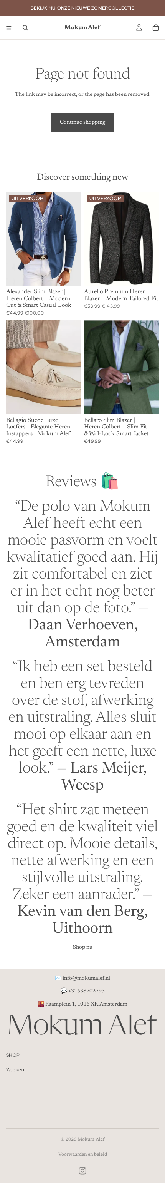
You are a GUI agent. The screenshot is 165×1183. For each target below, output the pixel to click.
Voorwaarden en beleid (82, 1154)
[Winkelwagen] (155, 27)
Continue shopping (82, 122)
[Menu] (9, 28)
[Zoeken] (25, 27)
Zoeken (15, 1070)
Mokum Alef (91, 1139)
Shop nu (82, 947)
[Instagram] (82, 1170)
